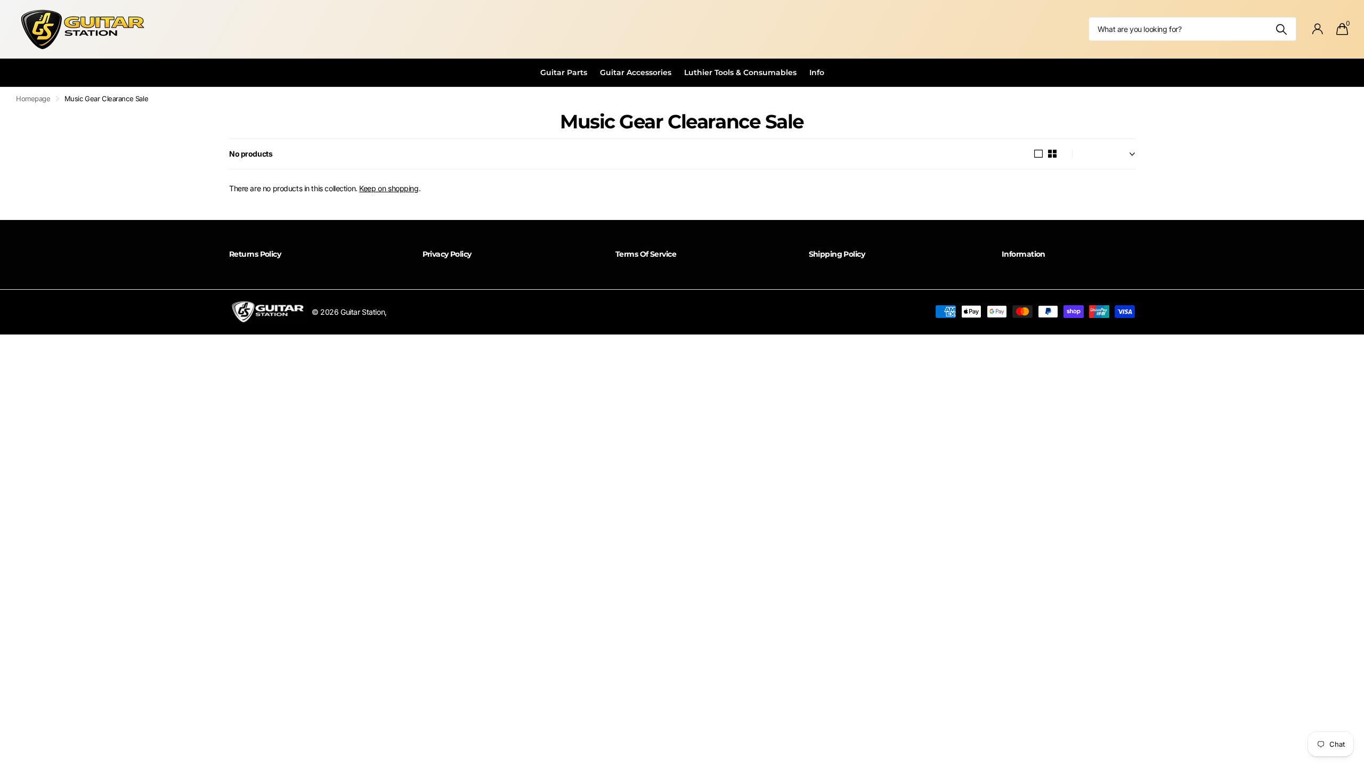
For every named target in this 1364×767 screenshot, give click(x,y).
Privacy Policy (447, 254)
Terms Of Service (645, 254)
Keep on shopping (388, 188)
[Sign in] (1318, 29)
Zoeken (1281, 29)
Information (1023, 254)
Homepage (33, 98)
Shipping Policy (837, 254)
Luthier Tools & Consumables (740, 72)
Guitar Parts (563, 72)
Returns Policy (255, 254)
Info (816, 72)
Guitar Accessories (635, 72)
